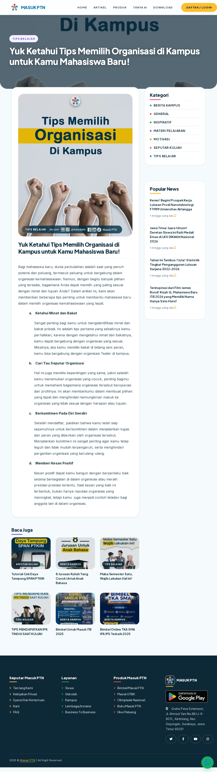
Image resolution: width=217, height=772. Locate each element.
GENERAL (161, 114)
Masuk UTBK (126, 694)
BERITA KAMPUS (167, 105)
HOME (82, 7)
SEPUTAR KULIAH (168, 147)
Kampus (71, 700)
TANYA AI (140, 7)
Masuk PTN (27, 760)
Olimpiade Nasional (131, 700)
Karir (16, 706)
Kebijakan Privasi (25, 694)
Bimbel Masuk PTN (130, 688)
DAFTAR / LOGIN (199, 7)
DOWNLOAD (162, 7)
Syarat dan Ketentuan (29, 700)
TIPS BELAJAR (165, 156)
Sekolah (71, 694)
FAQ (16, 712)
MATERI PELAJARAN (169, 131)
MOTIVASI (162, 139)
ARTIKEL (100, 7)
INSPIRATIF (163, 122)
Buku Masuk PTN (129, 706)
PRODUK (120, 7)
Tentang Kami (23, 688)
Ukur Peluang (126, 712)
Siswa (69, 688)
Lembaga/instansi (78, 706)
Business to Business (80, 712)
